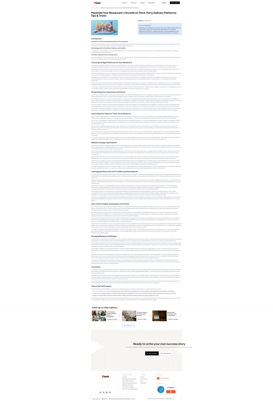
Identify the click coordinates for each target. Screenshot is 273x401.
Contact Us (97, 399)
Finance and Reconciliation (128, 381)
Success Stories (151, 2)
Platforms (124, 2)
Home (92, 7)
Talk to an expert (175, 2)
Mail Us (105, 399)
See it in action (167, 353)
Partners (164, 2)
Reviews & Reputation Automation (129, 383)
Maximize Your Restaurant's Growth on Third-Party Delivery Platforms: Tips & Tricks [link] (119, 7)
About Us (142, 377)
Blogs (97, 7)
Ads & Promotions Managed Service (129, 389)
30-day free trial (147, 281)
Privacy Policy (143, 383)
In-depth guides (97, 293)
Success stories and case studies (101, 291)
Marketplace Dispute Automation (129, 379)
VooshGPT (124, 377)
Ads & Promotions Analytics (128, 387)
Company (142, 2)
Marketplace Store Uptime (127, 385)
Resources (133, 2)
